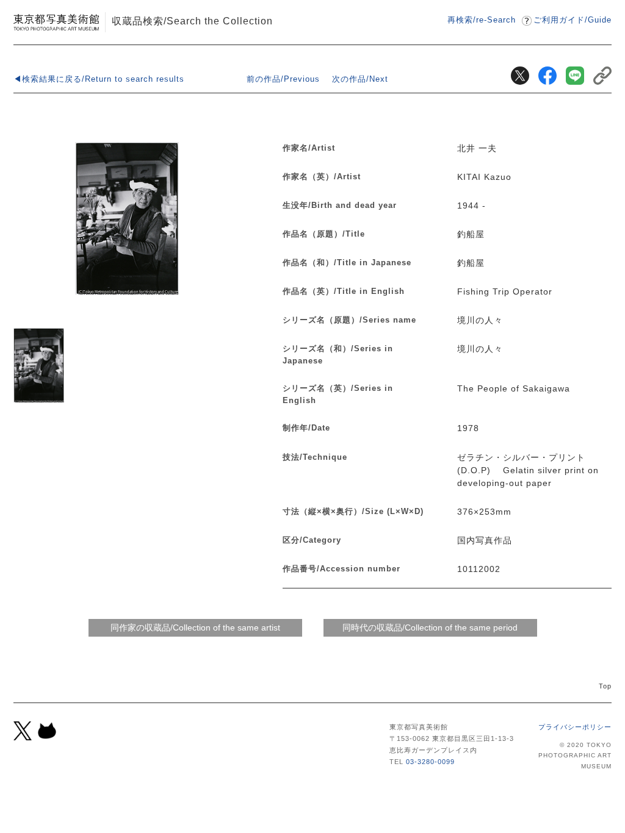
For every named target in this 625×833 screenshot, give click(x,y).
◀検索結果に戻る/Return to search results (98, 79)
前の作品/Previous (283, 79)
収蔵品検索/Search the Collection (192, 20)
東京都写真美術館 (56, 22)
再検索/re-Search (481, 19)
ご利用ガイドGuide (572, 19)
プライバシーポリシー (575, 727)
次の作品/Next (360, 79)
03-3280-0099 (430, 761)
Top (605, 686)
